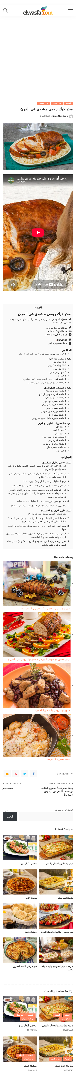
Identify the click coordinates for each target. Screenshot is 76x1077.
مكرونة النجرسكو (65, 897)
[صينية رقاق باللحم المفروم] (20, 950)
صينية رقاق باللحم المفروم (25, 966)
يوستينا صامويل (27, 1019)
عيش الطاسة (31, 932)
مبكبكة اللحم (31, 897)
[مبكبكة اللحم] (20, 882)
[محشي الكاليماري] (20, 847)
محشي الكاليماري (29, 863)
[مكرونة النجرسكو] (56, 882)
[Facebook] (33, 773)
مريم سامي (43, 103)
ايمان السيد (66, 1019)
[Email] (7, 773)
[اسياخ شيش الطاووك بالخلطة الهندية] (56, 916)
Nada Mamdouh (60, 116)
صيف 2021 (57, 103)
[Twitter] (24, 773)
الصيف (67, 1015)
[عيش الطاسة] (20, 916)
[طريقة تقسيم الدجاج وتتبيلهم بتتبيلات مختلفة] (56, 950)
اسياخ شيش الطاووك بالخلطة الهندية (57, 932)
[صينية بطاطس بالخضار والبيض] (56, 847)
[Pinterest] (15, 773)
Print (36, 307)
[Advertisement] (38, 56)
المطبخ (68, 103)
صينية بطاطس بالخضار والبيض (59, 863)
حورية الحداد (55, 1059)
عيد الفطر (20, 1015)
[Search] (6, 10)
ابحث (10, 816)
